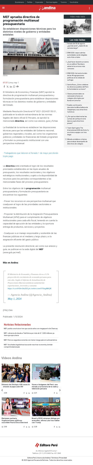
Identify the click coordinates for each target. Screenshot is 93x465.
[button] (2, 390)
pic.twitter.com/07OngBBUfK (39, 288)
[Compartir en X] (27, 393)
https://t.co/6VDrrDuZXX (18, 288)
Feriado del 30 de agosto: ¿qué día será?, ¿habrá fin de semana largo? (77, 46)
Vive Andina (74, 2)
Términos (54, 458)
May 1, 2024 (14, 298)
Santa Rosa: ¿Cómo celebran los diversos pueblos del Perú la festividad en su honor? (77, 87)
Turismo (64, 2)
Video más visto (77, 16)
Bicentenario (19, 2)
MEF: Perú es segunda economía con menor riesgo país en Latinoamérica (30, 340)
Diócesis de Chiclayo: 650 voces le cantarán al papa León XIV (16, 386)
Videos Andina (11, 358)
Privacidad (63, 458)
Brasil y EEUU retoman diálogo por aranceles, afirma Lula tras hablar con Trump (46, 420)
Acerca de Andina (43, 458)
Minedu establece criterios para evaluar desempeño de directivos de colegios (77, 141)
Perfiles (29, 2)
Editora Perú (31, 458)
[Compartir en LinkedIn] (29, 393)
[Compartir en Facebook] (24, 393)
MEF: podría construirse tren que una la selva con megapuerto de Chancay (31, 328)
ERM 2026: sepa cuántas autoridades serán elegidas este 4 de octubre (77, 55)
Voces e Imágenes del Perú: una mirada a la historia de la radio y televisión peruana (45, 387)
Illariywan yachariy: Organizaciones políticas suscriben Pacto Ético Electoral (15, 420)
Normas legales (52, 2)
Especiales (39, 2)
